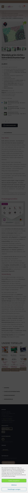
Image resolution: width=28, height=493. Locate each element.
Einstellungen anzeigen (14, 489)
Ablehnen (14, 485)
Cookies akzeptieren (14, 480)
